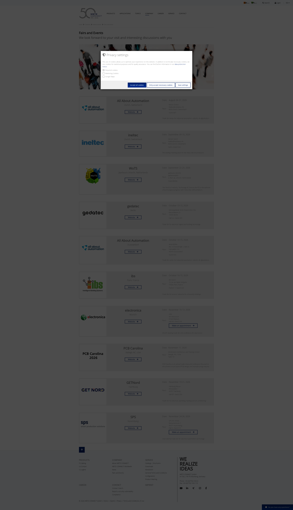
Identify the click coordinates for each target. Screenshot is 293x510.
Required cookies (111, 70)
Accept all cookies (137, 85)
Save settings (183, 85)
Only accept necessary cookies (160, 85)
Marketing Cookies (112, 73)
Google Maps (110, 76)
